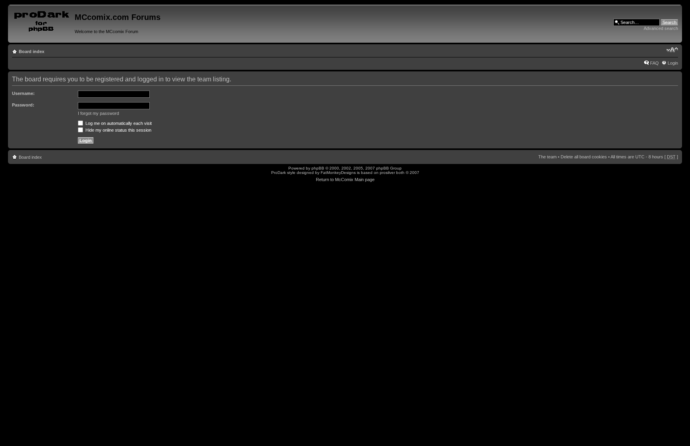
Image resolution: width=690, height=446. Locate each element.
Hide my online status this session (117, 130)
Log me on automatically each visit (118, 123)
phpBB (317, 168)
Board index (31, 51)
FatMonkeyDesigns (338, 172)
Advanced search (661, 28)
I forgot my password (98, 113)
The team (547, 156)
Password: (23, 105)
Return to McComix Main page (345, 179)
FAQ (654, 63)
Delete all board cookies (584, 156)
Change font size (672, 49)
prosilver (387, 172)
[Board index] (42, 19)
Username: (23, 93)
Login (673, 63)
